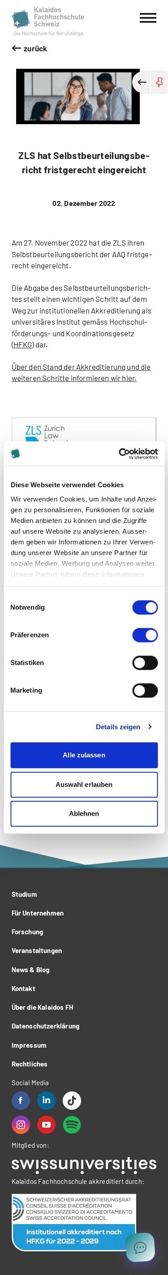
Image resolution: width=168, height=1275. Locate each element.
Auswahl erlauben (84, 784)
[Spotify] (72, 1125)
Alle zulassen (84, 755)
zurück (35, 48)
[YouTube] (46, 1125)
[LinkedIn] (46, 1100)
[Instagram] (21, 1125)
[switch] (145, 635)
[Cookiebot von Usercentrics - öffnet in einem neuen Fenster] (120, 454)
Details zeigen (118, 727)
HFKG (22, 344)
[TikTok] (72, 1100)
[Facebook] (21, 1100)
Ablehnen (84, 813)
